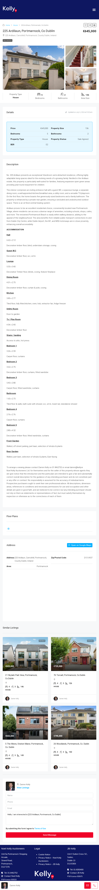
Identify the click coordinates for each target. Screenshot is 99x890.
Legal (37, 848)
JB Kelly (71, 848)
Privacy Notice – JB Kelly (49, 864)
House (15, 25)
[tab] (49, 529)
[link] (25, 654)
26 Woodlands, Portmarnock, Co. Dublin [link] (71, 744)
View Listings (23, 788)
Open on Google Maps (81, 545)
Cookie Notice (44, 854)
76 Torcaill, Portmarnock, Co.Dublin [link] (69, 675)
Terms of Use (40, 829)
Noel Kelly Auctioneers (12, 848)
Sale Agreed (7, 40)
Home (8, 25)
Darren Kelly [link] (15, 699)
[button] (94, 9)
